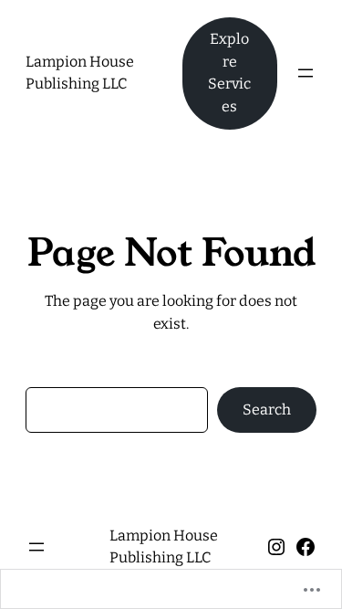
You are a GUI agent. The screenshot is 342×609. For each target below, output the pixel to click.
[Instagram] (276, 547)
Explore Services (229, 73)
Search (267, 409)
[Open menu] (305, 73)
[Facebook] (305, 547)
